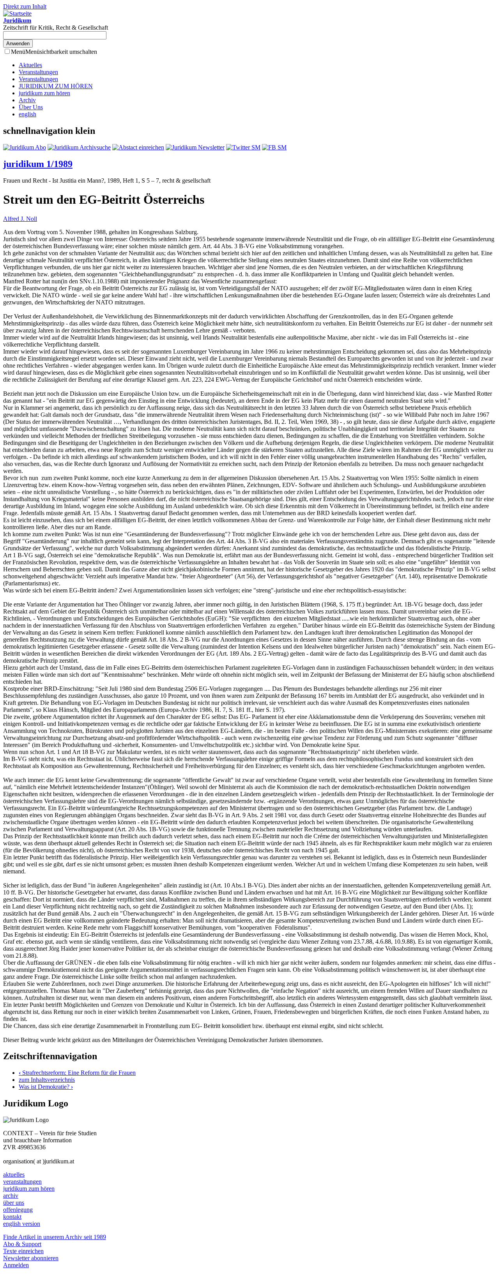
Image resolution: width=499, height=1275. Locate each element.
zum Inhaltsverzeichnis (47, 1079)
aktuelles (14, 1174)
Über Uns (31, 107)
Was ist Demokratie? (46, 1086)
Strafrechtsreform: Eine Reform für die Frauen (77, 1072)
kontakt (12, 1216)
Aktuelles (30, 65)
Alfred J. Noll (20, 218)
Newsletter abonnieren (30, 1258)
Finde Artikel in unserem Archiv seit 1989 (54, 1237)
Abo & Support (22, 1244)
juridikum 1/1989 (38, 164)
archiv (10, 1195)
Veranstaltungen (38, 72)
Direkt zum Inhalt (24, 6)
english (27, 114)
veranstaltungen (22, 1181)
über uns (13, 1202)
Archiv (27, 100)
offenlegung (18, 1209)
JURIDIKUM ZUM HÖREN (56, 86)
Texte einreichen (23, 1251)
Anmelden (16, 1265)
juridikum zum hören (44, 93)
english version (21, 1223)
